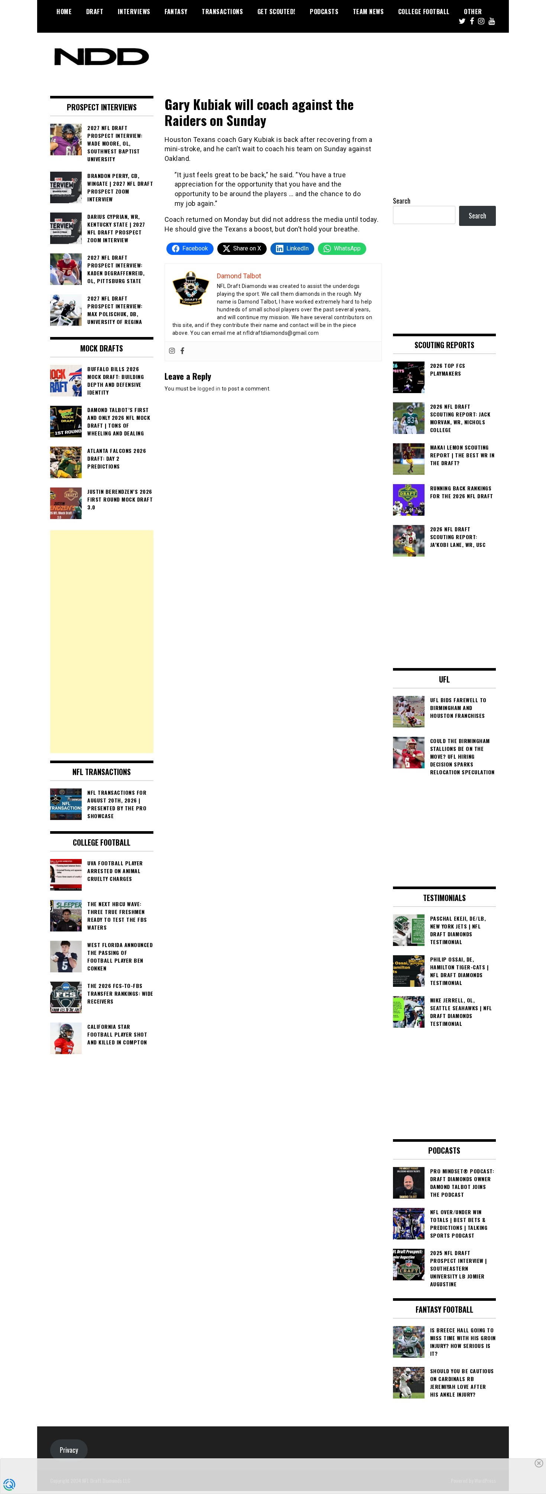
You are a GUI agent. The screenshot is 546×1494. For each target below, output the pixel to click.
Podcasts (324, 11)
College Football (424, 11)
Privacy (69, 1450)
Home (64, 11)
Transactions (222, 11)
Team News (368, 11)
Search (401, 200)
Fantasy (176, 11)
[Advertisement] (101, 641)
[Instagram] (172, 351)
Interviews (134, 11)
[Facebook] (182, 351)
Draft (95, 11)
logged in (209, 389)
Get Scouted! (276, 11)
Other (473, 11)
